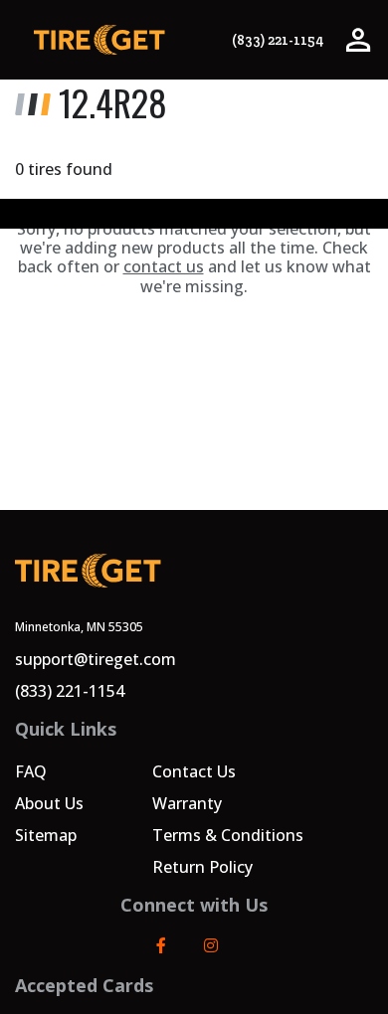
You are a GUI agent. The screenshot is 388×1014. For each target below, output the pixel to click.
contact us (163, 266)
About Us (49, 803)
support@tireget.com (95, 659)
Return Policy (202, 867)
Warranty (187, 803)
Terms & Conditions (227, 835)
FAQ (31, 771)
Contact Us (194, 771)
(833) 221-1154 (277, 40)
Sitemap (46, 835)
